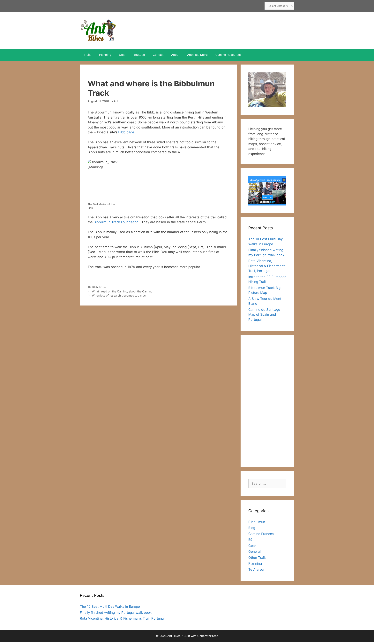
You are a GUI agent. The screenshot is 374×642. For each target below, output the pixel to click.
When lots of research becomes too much (119, 295)
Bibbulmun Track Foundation (116, 222)
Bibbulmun (99, 287)
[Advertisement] (267, 401)
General (254, 551)
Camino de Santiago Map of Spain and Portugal (264, 314)
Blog (251, 528)
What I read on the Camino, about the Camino (122, 291)
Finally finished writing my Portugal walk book (116, 613)
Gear (122, 55)
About (175, 55)
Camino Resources (228, 55)
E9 (250, 540)
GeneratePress (207, 636)
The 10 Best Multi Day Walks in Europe (110, 606)
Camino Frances (261, 534)
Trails (87, 55)
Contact (158, 55)
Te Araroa (256, 569)
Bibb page (126, 132)
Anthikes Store (197, 55)
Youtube (139, 55)
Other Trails (257, 558)
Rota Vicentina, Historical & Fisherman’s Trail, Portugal (267, 266)
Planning (105, 55)
